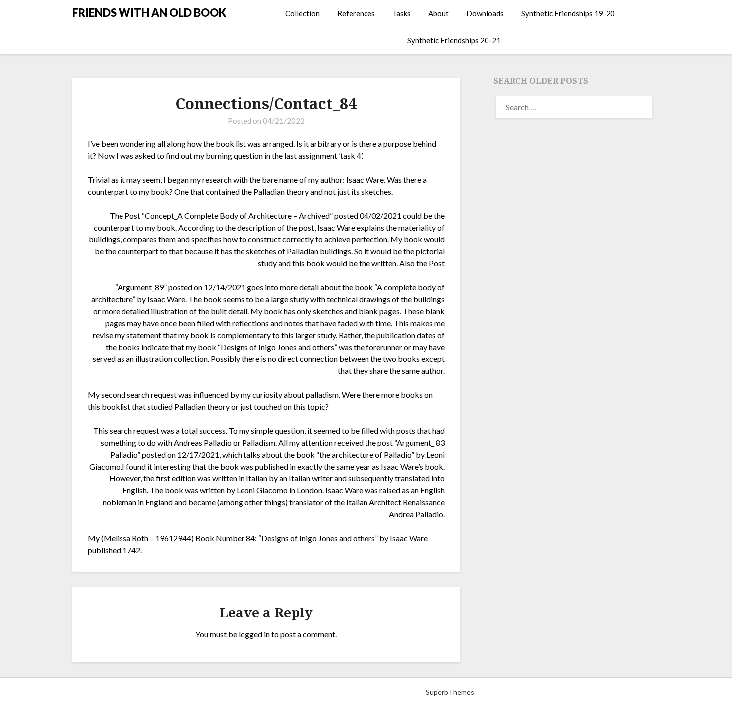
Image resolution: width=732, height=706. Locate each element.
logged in (254, 634)
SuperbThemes (450, 692)
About (438, 13)
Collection (302, 13)
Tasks (401, 13)
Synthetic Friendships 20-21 (454, 40)
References (356, 13)
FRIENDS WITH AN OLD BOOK (149, 12)
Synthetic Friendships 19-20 (568, 13)
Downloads (485, 13)
